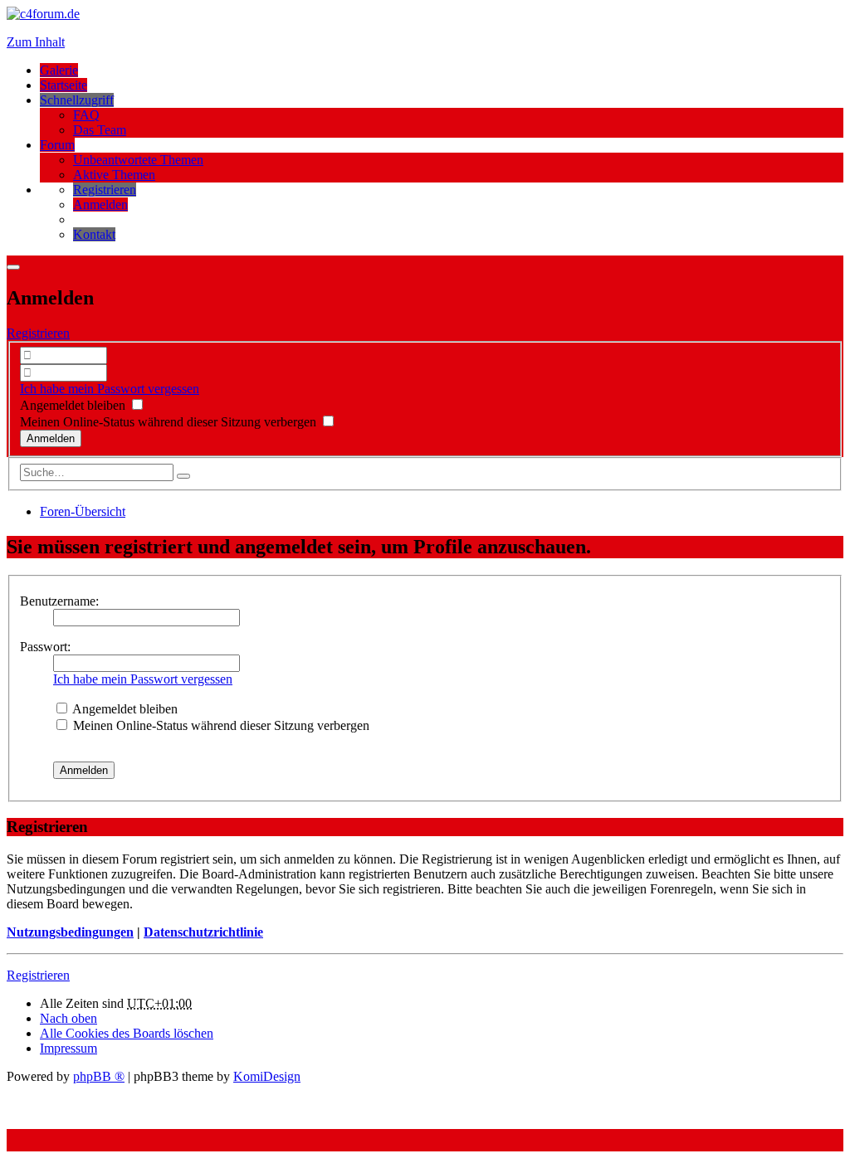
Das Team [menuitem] (99, 130)
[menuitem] (104, 189)
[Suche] (183, 476)
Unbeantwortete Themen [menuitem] (138, 160)
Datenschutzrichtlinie (203, 932)
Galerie (59, 70)
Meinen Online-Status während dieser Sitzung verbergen (170, 422)
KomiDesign (266, 1076)
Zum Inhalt (36, 42)
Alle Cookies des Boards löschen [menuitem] (126, 1033)
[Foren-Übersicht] (43, 14)
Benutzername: (59, 601)
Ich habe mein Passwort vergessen (109, 389)
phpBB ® (99, 1076)
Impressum (68, 1048)
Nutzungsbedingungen (70, 932)
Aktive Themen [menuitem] (114, 175)
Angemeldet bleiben (74, 405)
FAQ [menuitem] (86, 115)
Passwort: (45, 647)
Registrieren (38, 333)
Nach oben (68, 1018)
